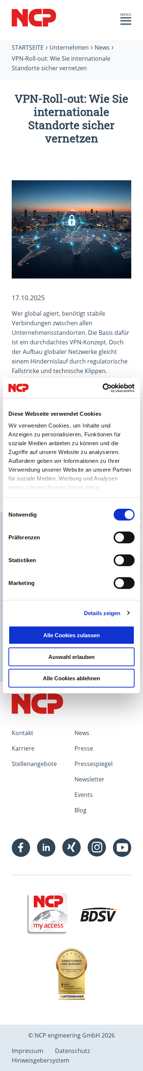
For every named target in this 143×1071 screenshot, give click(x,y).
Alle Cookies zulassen (71, 635)
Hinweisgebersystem (40, 1060)
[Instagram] (97, 847)
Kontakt (22, 733)
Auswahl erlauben (71, 656)
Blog (80, 810)
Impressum (27, 1051)
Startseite (28, 47)
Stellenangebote (34, 764)
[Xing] (71, 847)
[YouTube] (122, 847)
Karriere (23, 748)
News (102, 47)
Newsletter (89, 779)
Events (83, 795)
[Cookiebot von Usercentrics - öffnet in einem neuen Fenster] (103, 388)
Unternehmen (69, 47)
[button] (125, 22)
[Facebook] (21, 847)
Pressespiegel (93, 764)
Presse (83, 748)
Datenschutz (72, 1051)
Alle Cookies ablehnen (71, 678)
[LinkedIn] (46, 847)
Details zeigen (102, 613)
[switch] (124, 537)
